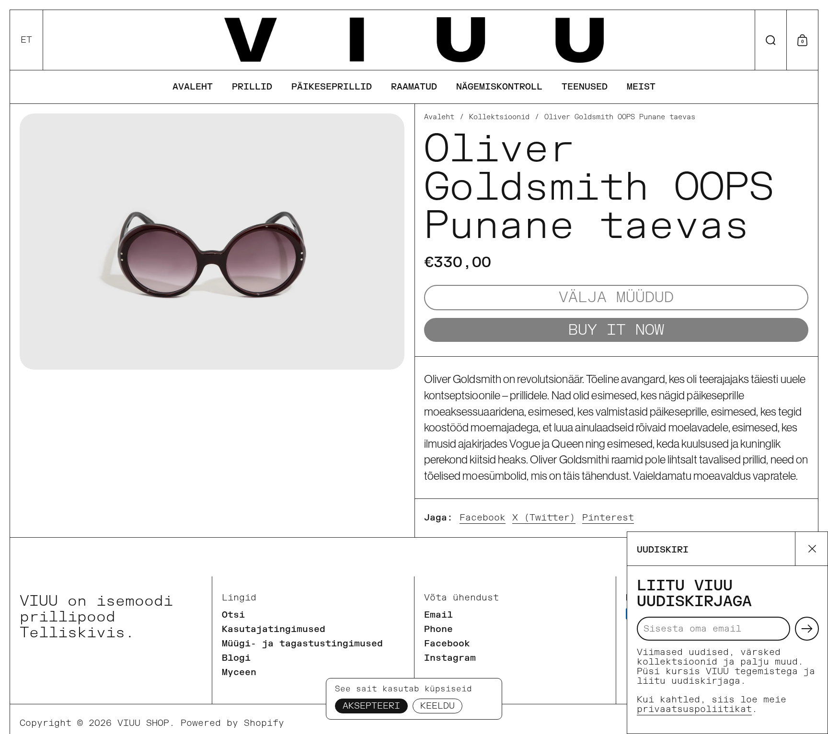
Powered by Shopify (232, 723)
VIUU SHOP (143, 723)
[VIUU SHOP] (413, 40)
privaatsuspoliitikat (694, 709)
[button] (26, 40)
